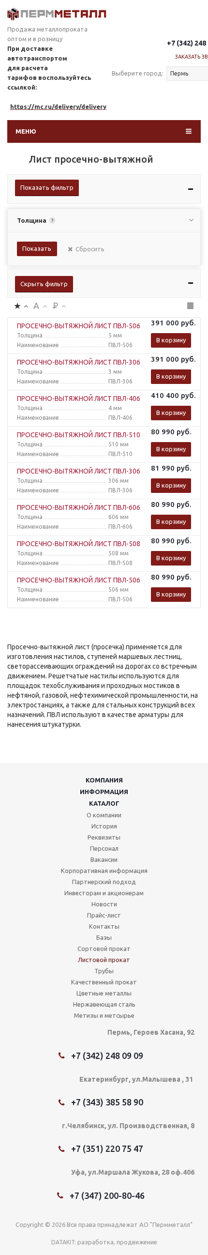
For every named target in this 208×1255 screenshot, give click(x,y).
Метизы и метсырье (104, 1015)
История (104, 826)
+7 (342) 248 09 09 (107, 1055)
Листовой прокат (104, 959)
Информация (104, 791)
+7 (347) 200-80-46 (107, 1195)
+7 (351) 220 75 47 (107, 1148)
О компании (104, 814)
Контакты (104, 926)
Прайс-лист (104, 915)
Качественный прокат (104, 982)
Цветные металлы (104, 993)
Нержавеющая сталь (104, 1004)
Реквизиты (104, 837)
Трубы (104, 970)
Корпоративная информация (104, 870)
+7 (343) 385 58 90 (107, 1102)
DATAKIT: (63, 1242)
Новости (104, 904)
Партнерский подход (104, 881)
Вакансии (104, 859)
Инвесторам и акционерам (104, 892)
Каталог (104, 803)
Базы (104, 937)
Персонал (104, 848)
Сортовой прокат (104, 948)
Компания (104, 780)
